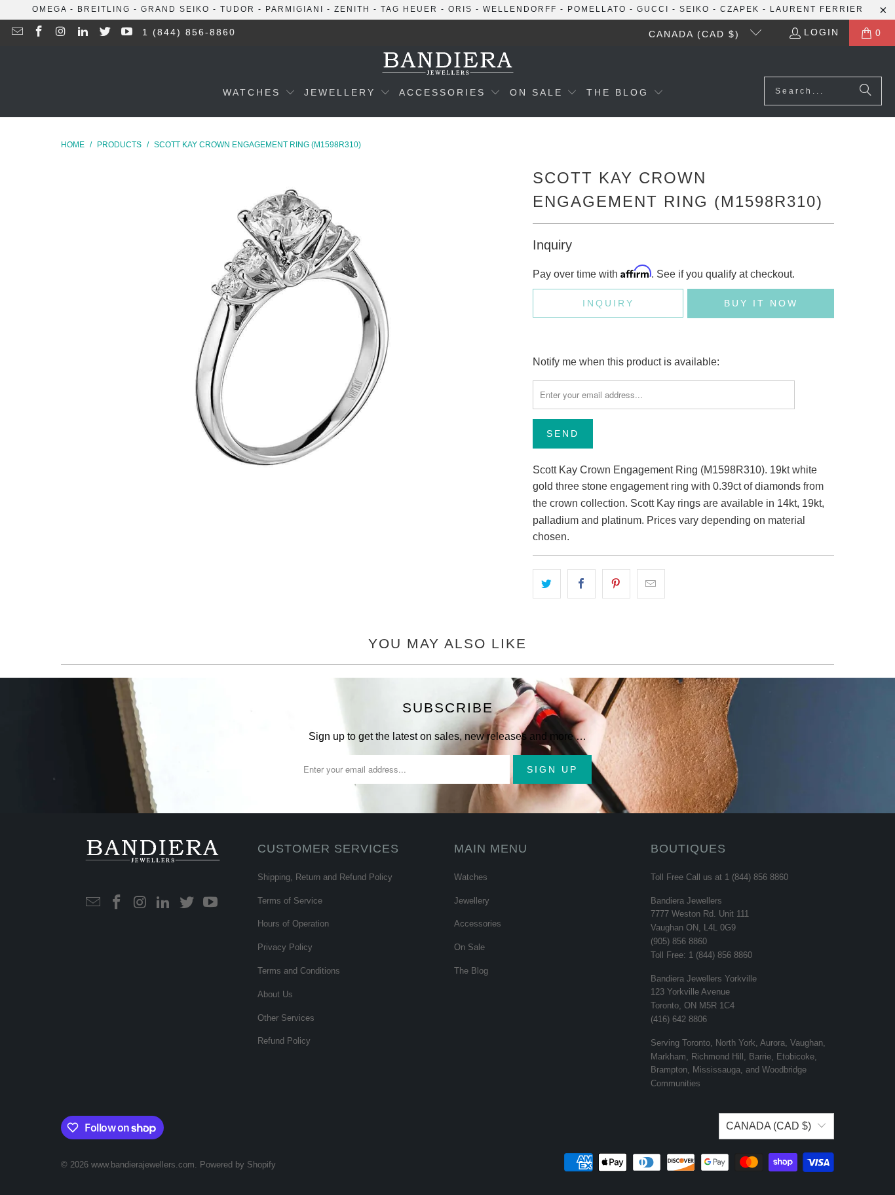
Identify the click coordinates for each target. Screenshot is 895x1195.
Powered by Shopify (238, 1164)
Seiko (694, 9)
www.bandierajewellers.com (143, 1164)
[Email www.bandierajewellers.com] (16, 33)
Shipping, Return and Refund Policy (324, 877)
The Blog (471, 971)
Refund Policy (284, 1041)
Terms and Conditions (298, 971)
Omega (49, 9)
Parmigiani (294, 9)
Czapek (739, 9)
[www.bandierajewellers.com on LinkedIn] (82, 33)
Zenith (352, 9)
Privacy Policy (285, 947)
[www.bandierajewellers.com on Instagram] (60, 33)
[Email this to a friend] (651, 584)
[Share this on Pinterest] (616, 584)
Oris (460, 9)
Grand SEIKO (175, 9)
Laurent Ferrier (817, 9)
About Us (275, 994)
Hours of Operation (293, 923)
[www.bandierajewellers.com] (448, 64)
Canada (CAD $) (696, 34)
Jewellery (471, 901)
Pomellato (596, 9)
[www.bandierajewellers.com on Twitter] (104, 33)
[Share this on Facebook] (581, 584)
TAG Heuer (409, 9)
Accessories (477, 923)
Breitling (103, 9)
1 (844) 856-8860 (189, 32)
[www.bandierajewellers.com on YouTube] (126, 33)
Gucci (653, 9)
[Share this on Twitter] (547, 584)
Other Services (285, 1018)
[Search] (865, 91)
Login (821, 32)
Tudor (237, 9)
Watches (470, 877)
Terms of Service (289, 901)
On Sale (469, 947)
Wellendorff (520, 9)
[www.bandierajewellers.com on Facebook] (38, 33)
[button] (259, 94)
